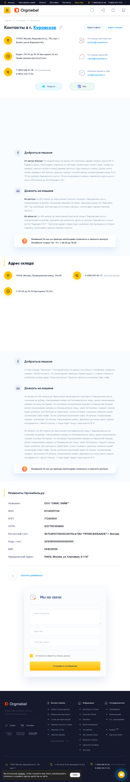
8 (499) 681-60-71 (93, 275)
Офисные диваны (58, 735)
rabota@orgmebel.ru (97, 58)
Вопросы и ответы (90, 740)
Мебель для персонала (60, 714)
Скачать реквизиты (32, 575)
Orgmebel (16, 704)
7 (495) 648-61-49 (25, 70)
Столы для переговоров (61, 719)
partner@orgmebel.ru (97, 42)
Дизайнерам (114, 709)
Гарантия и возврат (91, 745)
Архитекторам (115, 714)
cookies (21, 773)
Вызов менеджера (90, 724)
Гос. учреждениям (116, 719)
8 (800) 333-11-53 (24, 74)
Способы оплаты (89, 714)
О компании (87, 730)
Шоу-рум (86, 750)
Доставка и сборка (91, 709)
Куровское (44, 27)
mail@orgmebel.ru (96, 75)
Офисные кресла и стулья (61, 724)
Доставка (54, 2)
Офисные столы (57, 730)
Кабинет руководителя (60, 709)
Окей (75, 775)
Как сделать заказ (27, 2)
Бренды (113, 729)
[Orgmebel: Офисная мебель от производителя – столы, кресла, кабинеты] (26, 10)
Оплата (42, 2)
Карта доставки (115, 735)
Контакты (66, 2)
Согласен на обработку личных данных (52, 656)
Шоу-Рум (79, 2)
